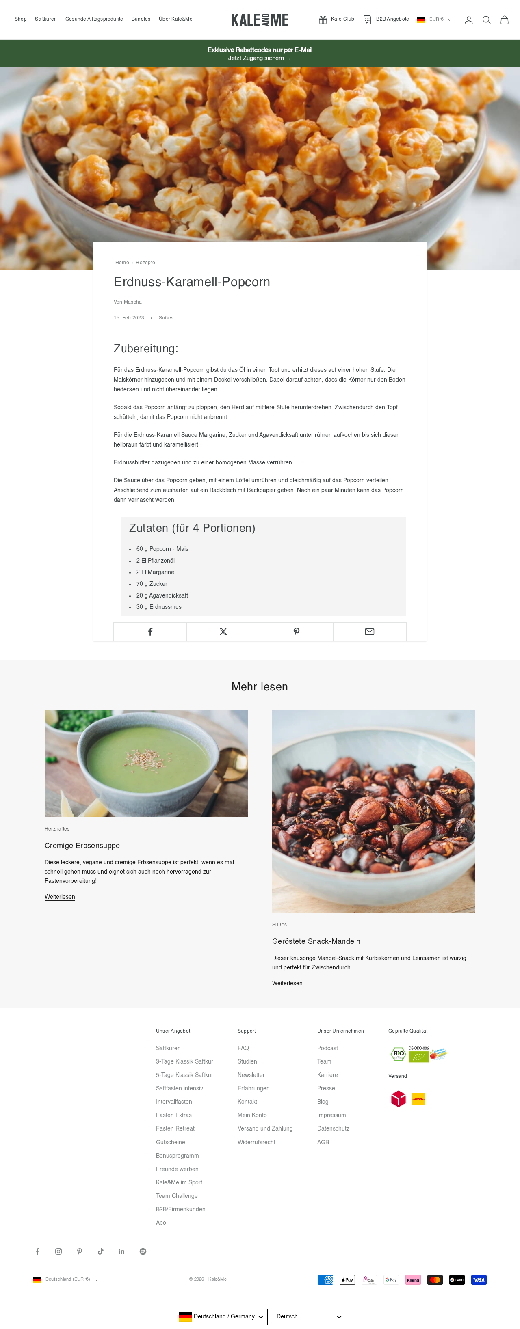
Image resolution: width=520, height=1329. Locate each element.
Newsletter (251, 1075)
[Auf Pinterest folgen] (80, 1251)
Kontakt (247, 1102)
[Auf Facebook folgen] (37, 1251)
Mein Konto (252, 1115)
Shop (21, 19)
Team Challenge (177, 1196)
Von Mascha (128, 302)
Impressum (331, 1115)
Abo (161, 1223)
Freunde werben (177, 1169)
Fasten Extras (174, 1115)
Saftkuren (46, 19)
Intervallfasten (174, 1102)
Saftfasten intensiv (179, 1089)
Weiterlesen (60, 897)
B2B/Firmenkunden (181, 1209)
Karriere (327, 1075)
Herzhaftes (57, 829)
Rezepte (145, 263)
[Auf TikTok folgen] (101, 1251)
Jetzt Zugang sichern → (260, 58)
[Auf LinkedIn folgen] (122, 1251)
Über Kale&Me (176, 19)
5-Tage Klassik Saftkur (184, 1075)
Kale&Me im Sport (179, 1183)
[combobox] (221, 1317)
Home (122, 263)
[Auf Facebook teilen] (150, 632)
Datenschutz (333, 1129)
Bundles (141, 19)
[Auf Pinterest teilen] (296, 632)
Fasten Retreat (175, 1129)
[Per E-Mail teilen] (370, 632)
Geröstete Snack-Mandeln (316, 941)
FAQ (243, 1048)
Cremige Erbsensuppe (82, 846)
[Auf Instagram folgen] (58, 1251)
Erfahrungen (254, 1089)
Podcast (327, 1048)
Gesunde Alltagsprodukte (94, 19)
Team (324, 1062)
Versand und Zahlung (265, 1129)
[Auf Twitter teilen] (223, 632)
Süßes (166, 318)
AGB (323, 1143)
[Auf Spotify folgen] (143, 1251)
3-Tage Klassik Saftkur (184, 1062)
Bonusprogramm (177, 1156)
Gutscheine (170, 1143)
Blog (323, 1102)
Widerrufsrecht (256, 1143)
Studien (247, 1062)
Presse (326, 1089)
